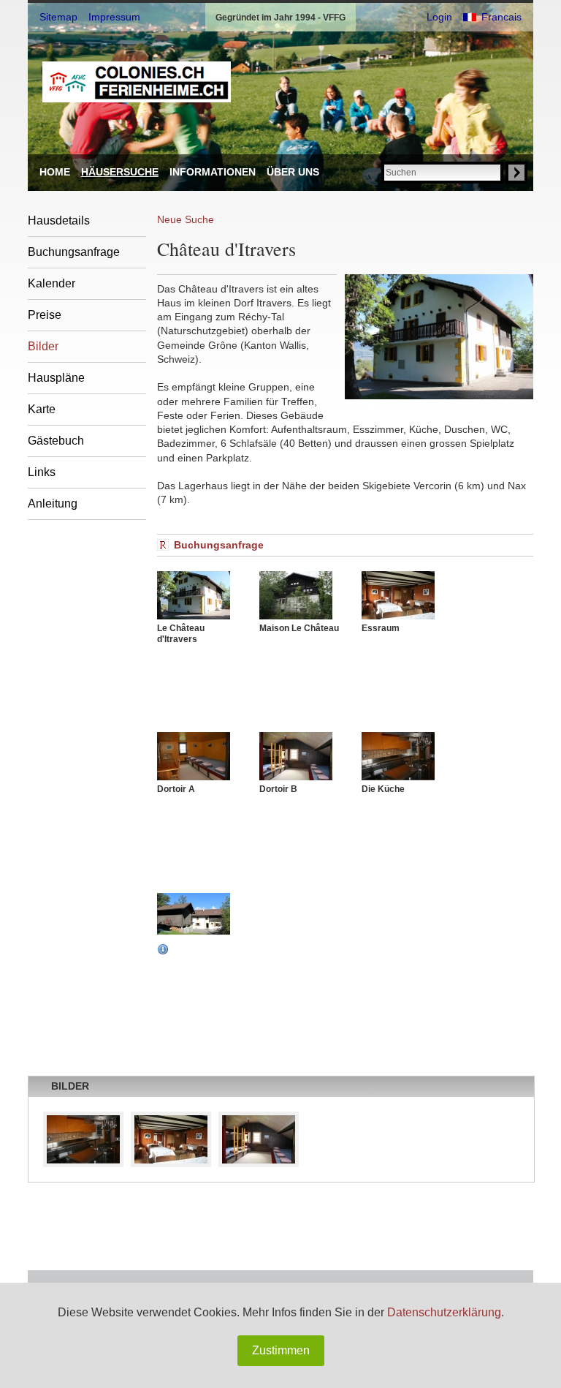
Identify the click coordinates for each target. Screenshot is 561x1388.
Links (42, 472)
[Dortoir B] (303, 756)
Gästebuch (56, 440)
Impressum (114, 17)
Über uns (293, 172)
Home (54, 172)
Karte (42, 409)
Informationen (212, 172)
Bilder (43, 346)
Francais (501, 17)
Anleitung (52, 503)
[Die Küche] (405, 756)
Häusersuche (120, 172)
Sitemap (58, 17)
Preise (44, 315)
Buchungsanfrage (74, 252)
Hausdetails (59, 220)
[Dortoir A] (201, 756)
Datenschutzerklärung (444, 1312)
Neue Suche (185, 219)
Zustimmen (281, 1350)
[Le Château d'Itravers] (201, 595)
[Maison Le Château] (303, 595)
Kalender (51, 283)
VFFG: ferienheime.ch (136, 81)
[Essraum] (405, 595)
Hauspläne (56, 377)
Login (439, 17)
